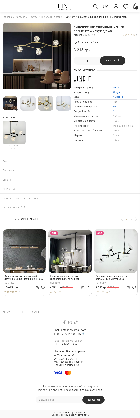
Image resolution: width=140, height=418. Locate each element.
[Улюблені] (125, 6)
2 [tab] (131, 219)
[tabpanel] (24, 262)
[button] (6, 6)
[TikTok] (76, 322)
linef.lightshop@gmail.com (70, 330)
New (6, 312)
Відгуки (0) (9, 188)
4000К (116, 106)
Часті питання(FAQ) (14, 207)
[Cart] (37, 287)
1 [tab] (126, 219)
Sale (36, 312)
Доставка (8, 170)
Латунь (117, 92)
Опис (5, 161)
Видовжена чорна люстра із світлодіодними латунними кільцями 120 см (65, 277)
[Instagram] (70, 322)
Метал (116, 87)
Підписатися (94, 399)
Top (21, 312)
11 (114, 111)
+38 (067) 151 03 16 (67, 334)
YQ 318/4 (118, 97)
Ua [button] (106, 6)
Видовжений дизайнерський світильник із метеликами (112, 277)
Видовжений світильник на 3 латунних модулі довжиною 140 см (23, 277)
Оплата (7, 179)
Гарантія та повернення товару (20, 198)
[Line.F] (67, 6)
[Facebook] (64, 322)
